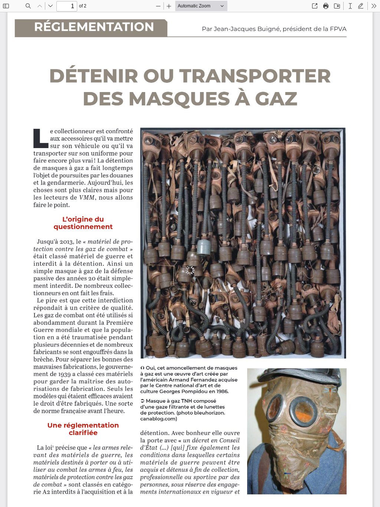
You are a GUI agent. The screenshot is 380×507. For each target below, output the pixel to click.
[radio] (350, 6)
